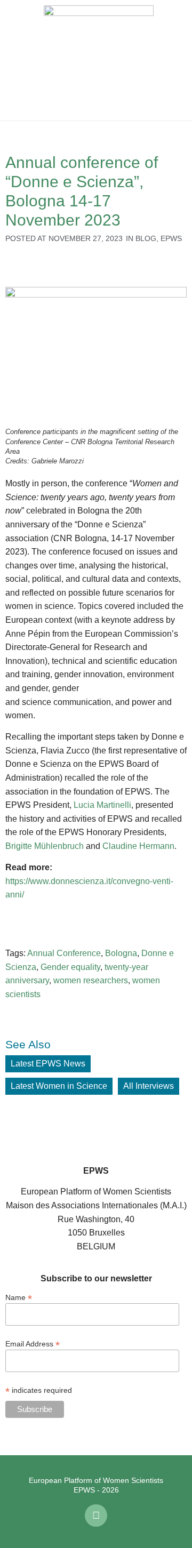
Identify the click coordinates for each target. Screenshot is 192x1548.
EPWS (171, 238)
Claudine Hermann (138, 846)
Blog (145, 238)
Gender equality (70, 967)
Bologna (121, 953)
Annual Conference (64, 953)
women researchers (90, 980)
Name (18, 1297)
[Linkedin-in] (96, 1515)
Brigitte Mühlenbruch (44, 846)
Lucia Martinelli (102, 804)
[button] (16, 60)
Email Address (32, 1343)
